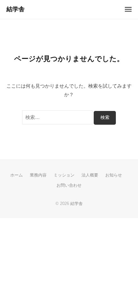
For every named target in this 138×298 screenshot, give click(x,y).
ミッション (64, 175)
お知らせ (113, 175)
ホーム (16, 175)
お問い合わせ (69, 185)
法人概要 (90, 175)
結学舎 (15, 9)
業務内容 (38, 175)
